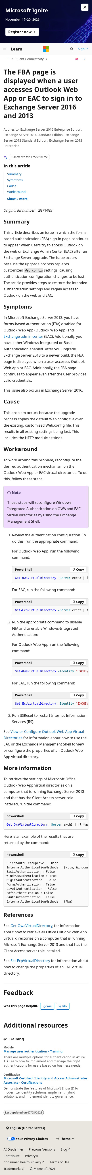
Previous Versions (42, 1149)
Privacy (30, 1156)
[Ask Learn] (77, 59)
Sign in (83, 49)
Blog (64, 1149)
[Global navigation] (4, 49)
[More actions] (84, 59)
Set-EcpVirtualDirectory (30, 960)
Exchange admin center (23, 336)
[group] (50, 578)
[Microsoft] (46, 49)
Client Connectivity (30, 59)
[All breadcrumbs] (7, 59)
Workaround (16, 192)
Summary (14, 174)
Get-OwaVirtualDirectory (31, 925)
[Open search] (71, 49)
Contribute (12, 1156)
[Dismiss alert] (84, 7)
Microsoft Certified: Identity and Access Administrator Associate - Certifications (45, 1080)
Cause (11, 186)
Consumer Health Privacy (22, 1162)
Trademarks (12, 1168)
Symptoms (15, 180)
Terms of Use (59, 1162)
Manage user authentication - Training (33, 1051)
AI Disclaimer (13, 1149)
